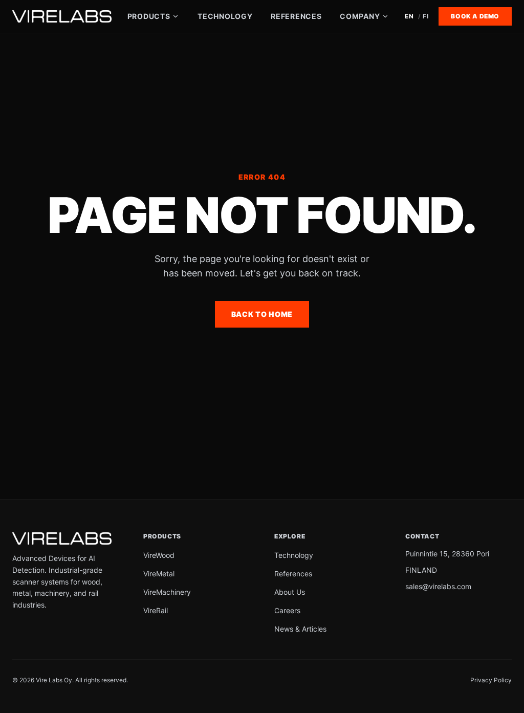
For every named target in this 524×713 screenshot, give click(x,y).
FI (425, 16)
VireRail (155, 610)
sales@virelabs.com (438, 586)
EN (409, 16)
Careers (287, 610)
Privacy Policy (491, 680)
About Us (289, 592)
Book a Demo (475, 16)
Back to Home (262, 314)
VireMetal (158, 573)
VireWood (158, 555)
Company (360, 16)
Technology (225, 16)
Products (148, 16)
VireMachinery (167, 592)
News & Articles (300, 628)
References (296, 16)
